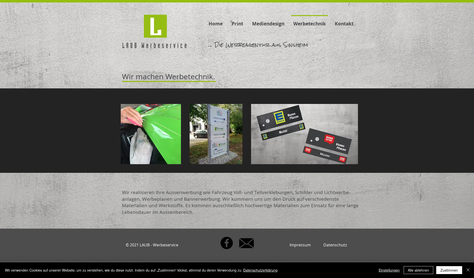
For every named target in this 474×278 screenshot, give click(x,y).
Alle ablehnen (418, 270)
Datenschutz (335, 245)
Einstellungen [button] (389, 270)
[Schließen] (468, 270)
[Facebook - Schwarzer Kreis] (226, 243)
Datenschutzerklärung (260, 270)
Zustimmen (449, 270)
